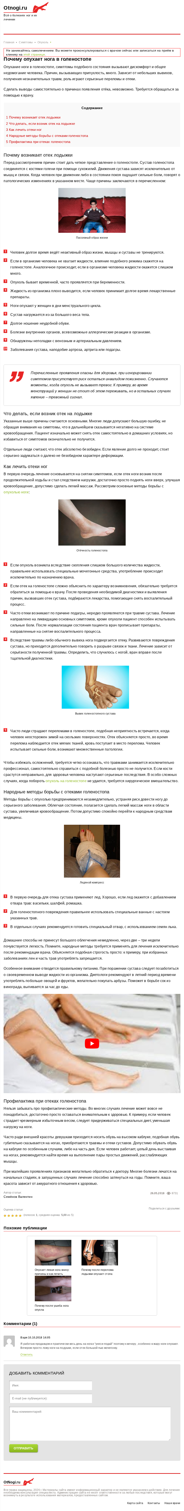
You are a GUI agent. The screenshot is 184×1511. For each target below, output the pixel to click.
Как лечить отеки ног (24, 130)
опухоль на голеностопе (66, 781)
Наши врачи (172, 1503)
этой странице (34, 54)
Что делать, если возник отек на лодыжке (40, 123)
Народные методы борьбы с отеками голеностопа (47, 136)
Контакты (154, 1503)
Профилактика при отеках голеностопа (38, 142)
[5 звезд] (21, 1215)
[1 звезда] (5, 1215)
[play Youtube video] (92, 1043)
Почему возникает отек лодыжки (33, 117)
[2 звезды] (9, 1215)
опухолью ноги (16, 492)
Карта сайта (135, 1503)
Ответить (26, 1354)
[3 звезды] (13, 1215)
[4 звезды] (17, 1215)
